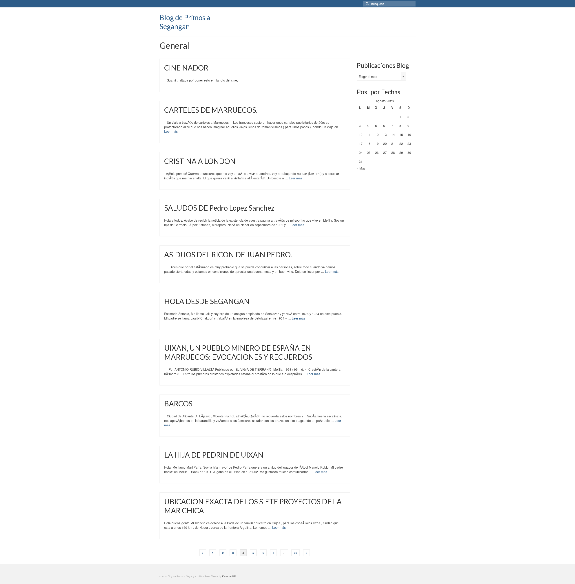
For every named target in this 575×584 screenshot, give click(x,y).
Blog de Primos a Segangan (184, 22)
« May (361, 168)
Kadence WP (229, 576)
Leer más (171, 131)
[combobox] (381, 76)
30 (295, 553)
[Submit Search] (366, 4)
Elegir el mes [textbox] (368, 76)
